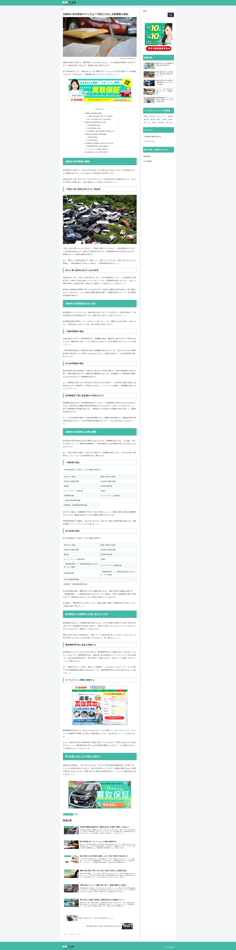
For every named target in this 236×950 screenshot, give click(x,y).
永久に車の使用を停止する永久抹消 (99, 119)
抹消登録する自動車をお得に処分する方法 (99, 143)
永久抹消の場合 (92, 140)
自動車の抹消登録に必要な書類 (95, 134)
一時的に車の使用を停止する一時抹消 (99, 116)
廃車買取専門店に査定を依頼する (98, 146)
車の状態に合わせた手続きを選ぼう (97, 152)
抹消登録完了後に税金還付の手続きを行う (101, 131)
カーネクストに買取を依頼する (97, 149)
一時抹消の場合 (92, 137)
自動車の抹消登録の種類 (93, 113)
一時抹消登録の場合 (93, 125)
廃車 (77, 814)
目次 (97, 109)
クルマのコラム (69, 814)
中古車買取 (147, 161)
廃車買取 (146, 156)
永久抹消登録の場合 (93, 128)
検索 (144, 11)
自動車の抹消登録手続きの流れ (95, 122)
